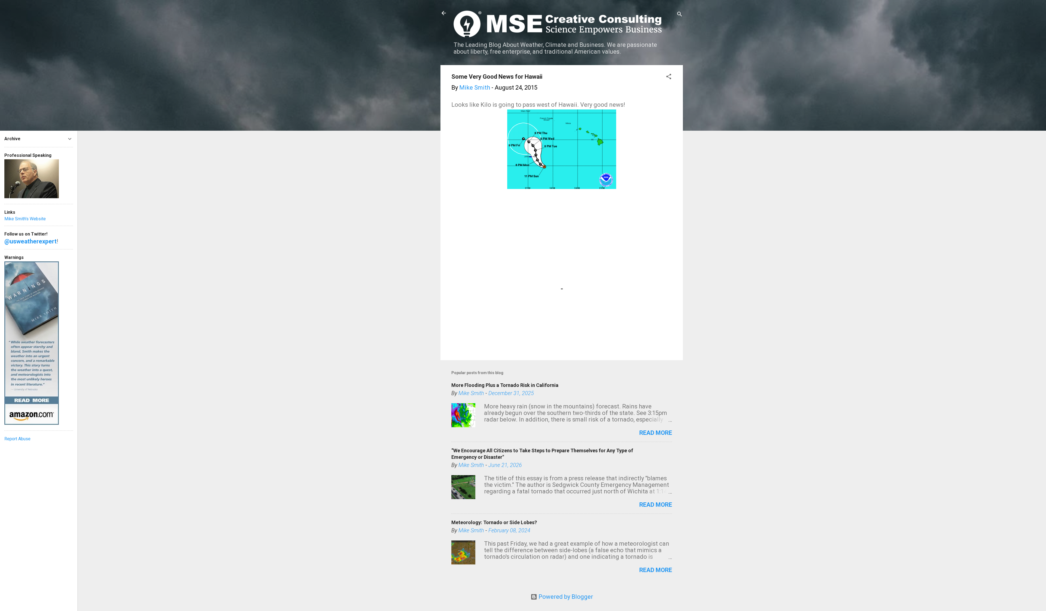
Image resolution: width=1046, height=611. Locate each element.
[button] (668, 77)
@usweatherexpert (30, 241)
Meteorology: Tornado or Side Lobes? (494, 522)
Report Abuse (17, 438)
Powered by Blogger (565, 596)
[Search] (679, 15)
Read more (655, 432)
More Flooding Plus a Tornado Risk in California (504, 385)
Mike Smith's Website (25, 218)
